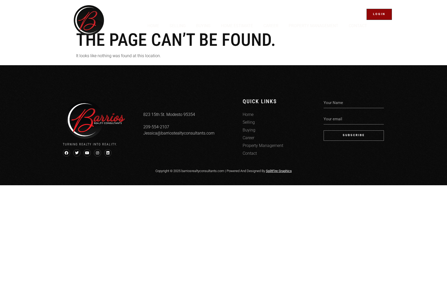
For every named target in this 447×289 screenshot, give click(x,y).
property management (313, 25)
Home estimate (237, 25)
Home (153, 25)
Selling (177, 25)
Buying (203, 25)
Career (270, 25)
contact (358, 25)
